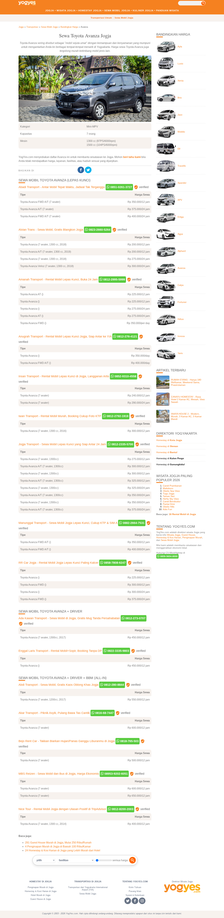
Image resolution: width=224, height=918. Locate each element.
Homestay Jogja (90, 10)
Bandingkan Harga (69, 27)
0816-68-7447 (104, 713)
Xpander (182, 183)
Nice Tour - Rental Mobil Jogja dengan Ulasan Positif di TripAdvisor (62, 809)
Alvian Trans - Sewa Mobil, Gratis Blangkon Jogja (51, 229)
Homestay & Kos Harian (168, 537)
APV (180, 200)
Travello (182, 165)
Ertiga (181, 217)
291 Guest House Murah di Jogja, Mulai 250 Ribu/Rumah (58, 842)
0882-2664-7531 (133, 523)
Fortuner (182, 302)
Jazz (180, 114)
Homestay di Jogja (40, 881)
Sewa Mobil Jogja (117, 10)
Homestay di (169, 440)
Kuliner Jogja (143, 10)
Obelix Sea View (171, 491)
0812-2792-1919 (117, 416)
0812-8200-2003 (122, 809)
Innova (181, 336)
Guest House (188, 535)
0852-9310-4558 (125, 376)
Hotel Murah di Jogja (40, 895)
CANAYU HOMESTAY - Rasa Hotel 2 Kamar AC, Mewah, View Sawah (188, 399)
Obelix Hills (168, 506)
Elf (179, 148)
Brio (180, 97)
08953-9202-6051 (116, 773)
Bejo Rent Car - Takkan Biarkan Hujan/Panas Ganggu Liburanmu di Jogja (67, 741)
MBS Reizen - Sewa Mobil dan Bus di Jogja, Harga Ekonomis (59, 773)
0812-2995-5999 (113, 279)
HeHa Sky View (171, 498)
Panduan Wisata (167, 10)
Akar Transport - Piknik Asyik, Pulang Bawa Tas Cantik (54, 713)
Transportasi (32, 27)
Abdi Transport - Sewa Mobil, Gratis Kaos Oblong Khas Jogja (58, 684)
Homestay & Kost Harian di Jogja (40, 891)
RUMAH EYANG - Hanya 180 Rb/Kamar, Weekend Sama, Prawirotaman (186, 382)
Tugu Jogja (168, 493)
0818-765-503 (129, 741)
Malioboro (168, 488)
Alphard (182, 251)
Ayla (180, 46)
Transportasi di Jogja (87, 881)
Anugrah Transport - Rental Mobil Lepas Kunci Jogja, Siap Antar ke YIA (65, 336)
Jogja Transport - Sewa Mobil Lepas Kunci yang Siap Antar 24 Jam (62, 444)
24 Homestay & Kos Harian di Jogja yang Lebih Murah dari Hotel (62, 850)
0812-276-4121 (126, 336)
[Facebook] (81, 170)
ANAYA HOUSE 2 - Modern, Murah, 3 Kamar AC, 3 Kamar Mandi (186, 416)
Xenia (180, 80)
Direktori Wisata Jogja (182, 881)
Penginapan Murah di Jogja (40, 887)
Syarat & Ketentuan (135, 895)
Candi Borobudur (172, 501)
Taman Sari (169, 496)
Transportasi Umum (101, 18)
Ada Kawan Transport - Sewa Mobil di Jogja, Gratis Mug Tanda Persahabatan (69, 618)
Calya (180, 285)
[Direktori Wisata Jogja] (182, 888)
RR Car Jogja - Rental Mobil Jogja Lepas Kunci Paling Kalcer (58, 562)
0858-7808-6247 (114, 562)
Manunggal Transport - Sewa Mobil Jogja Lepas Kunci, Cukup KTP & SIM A (68, 523)
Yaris (180, 353)
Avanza (181, 268)
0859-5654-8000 (169, 556)
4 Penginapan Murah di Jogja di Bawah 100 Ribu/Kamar (58, 846)
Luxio (180, 63)
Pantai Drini (169, 504)
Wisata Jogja (66, 10)
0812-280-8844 (113, 684)
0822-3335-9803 (118, 650)
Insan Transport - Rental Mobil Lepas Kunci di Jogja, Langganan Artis (64, 376)
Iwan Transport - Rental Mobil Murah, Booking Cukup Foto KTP (60, 416)
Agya (180, 234)
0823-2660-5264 (99, 229)
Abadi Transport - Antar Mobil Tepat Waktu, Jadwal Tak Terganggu (62, 187)
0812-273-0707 (135, 618)
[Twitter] (88, 170)
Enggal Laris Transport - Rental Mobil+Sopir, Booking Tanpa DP (60, 650)
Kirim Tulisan (135, 887)
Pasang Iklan (135, 891)
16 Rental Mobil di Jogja (182, 514)
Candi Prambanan (172, 485)
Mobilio (181, 131)
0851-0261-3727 (121, 187)
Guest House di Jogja (40, 899)
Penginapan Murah (192, 537)
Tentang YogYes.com (135, 881)
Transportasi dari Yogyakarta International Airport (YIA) (88, 888)
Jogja (49, 10)
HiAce (181, 319)
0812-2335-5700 (122, 444)
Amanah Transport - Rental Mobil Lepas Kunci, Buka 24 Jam (58, 279)
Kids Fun (167, 509)
